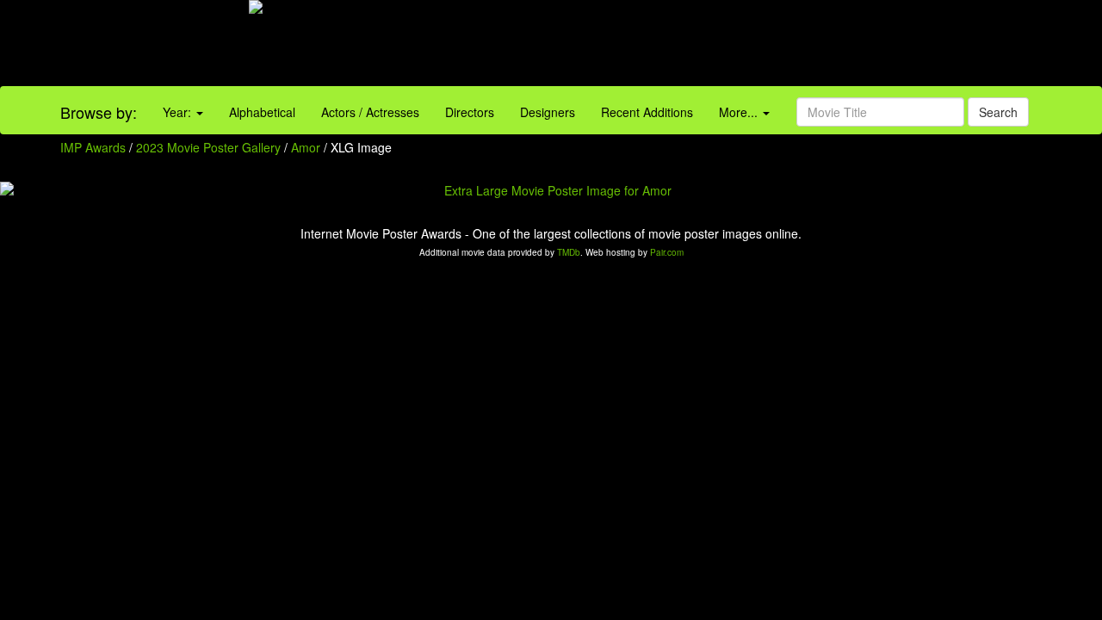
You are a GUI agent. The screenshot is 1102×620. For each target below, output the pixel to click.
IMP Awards (93, 147)
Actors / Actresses (370, 112)
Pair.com (667, 252)
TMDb (568, 252)
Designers (547, 112)
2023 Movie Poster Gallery (208, 147)
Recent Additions (647, 112)
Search (998, 112)
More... (740, 112)
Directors (469, 112)
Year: (179, 112)
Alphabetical (262, 112)
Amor (307, 147)
